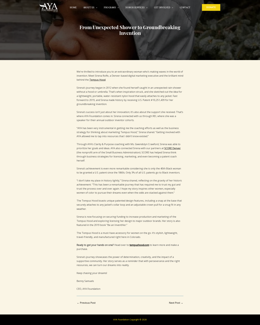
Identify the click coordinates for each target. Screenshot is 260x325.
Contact (185, 7)
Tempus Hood (97, 79)
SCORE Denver (172, 148)
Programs (110, 7)
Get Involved (162, 7)
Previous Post (86, 303)
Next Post (176, 303)
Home (73, 7)
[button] (95, 7)
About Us (88, 7)
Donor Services (135, 7)
